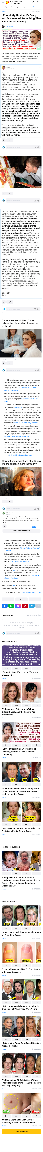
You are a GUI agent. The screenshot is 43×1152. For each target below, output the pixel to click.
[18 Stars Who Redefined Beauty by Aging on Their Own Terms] (21, 916)
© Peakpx (4, 190)
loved (15, 570)
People (4, 718)
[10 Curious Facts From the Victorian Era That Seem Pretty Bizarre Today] (21, 812)
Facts (3, 834)
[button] (8, 599)
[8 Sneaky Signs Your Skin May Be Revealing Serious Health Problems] (21, 1103)
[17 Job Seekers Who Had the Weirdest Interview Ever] (21, 656)
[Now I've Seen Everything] (14, 2)
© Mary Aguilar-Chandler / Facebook (17, 436)
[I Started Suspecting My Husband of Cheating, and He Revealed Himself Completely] (21, 733)
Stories (4, 11)
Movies (4, 1012)
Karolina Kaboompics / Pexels (30, 592)
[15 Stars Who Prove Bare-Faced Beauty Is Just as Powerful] (21, 1027)
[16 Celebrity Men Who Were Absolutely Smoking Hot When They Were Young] (21, 990)
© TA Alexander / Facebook (19, 562)
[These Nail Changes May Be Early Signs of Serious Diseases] (21, 953)
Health (4, 975)
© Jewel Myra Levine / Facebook (20, 455)
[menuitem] (4, 7)
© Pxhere (4, 498)
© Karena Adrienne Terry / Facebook (26, 423)
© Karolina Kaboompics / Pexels (10, 360)
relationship (18, 407)
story (14, 585)
